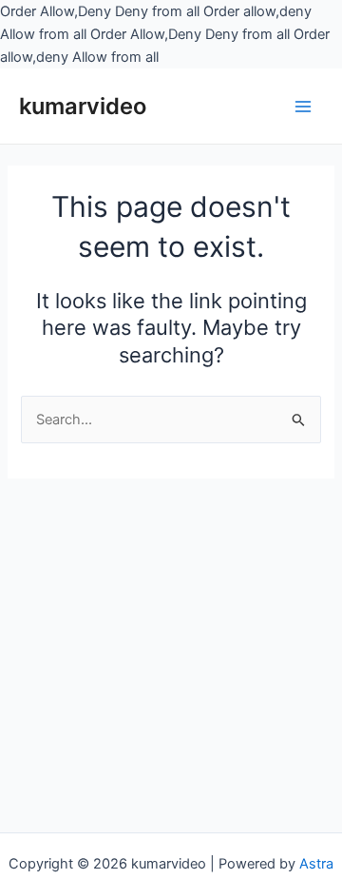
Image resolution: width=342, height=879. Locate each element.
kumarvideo (82, 106)
